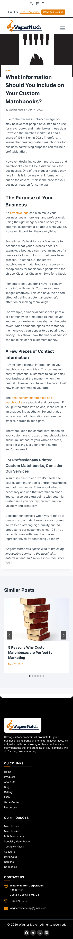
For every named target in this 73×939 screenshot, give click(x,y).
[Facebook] (26, 933)
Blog (8, 70)
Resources (10, 807)
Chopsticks (10, 866)
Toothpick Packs (14, 846)
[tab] (30, 676)
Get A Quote (11, 802)
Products (9, 776)
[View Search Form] (31, 3)
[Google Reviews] (40, 933)
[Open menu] (62, 25)
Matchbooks (11, 831)
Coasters (9, 851)
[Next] (63, 635)
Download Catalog (53, 12)
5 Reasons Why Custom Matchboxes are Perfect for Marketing (31, 652)
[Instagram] (46, 933)
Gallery (8, 792)
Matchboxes (11, 826)
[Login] (43, 3)
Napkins (9, 861)
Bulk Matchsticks (14, 836)
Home (7, 771)
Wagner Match (17, 109)
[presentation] (36, 619)
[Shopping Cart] (38, 3)
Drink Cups (10, 856)
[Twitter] (33, 933)
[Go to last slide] (9, 635)
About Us (9, 782)
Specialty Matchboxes (17, 841)
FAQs (7, 797)
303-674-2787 (30, 12)
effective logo (19, 213)
